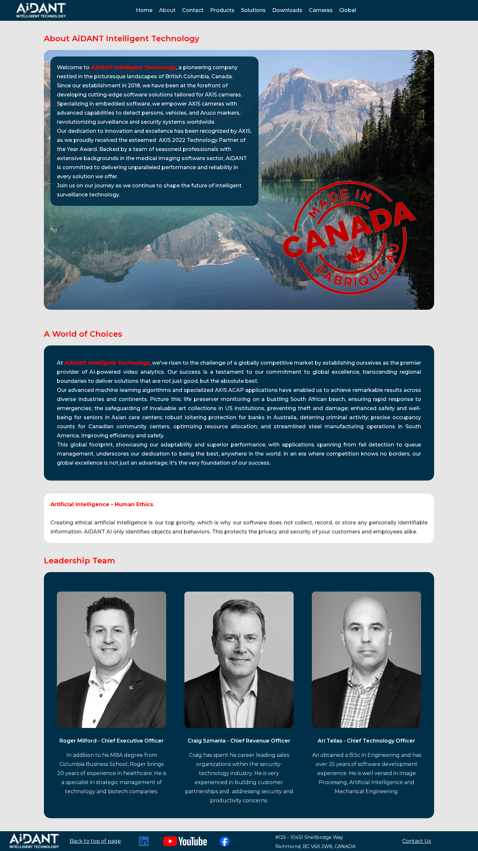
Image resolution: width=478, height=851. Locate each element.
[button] (222, 10)
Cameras (321, 10)
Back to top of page (95, 841)
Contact (193, 10)
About (167, 10)
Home (144, 10)
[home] (40, 10)
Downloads (287, 10)
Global (347, 10)
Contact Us (416, 841)
